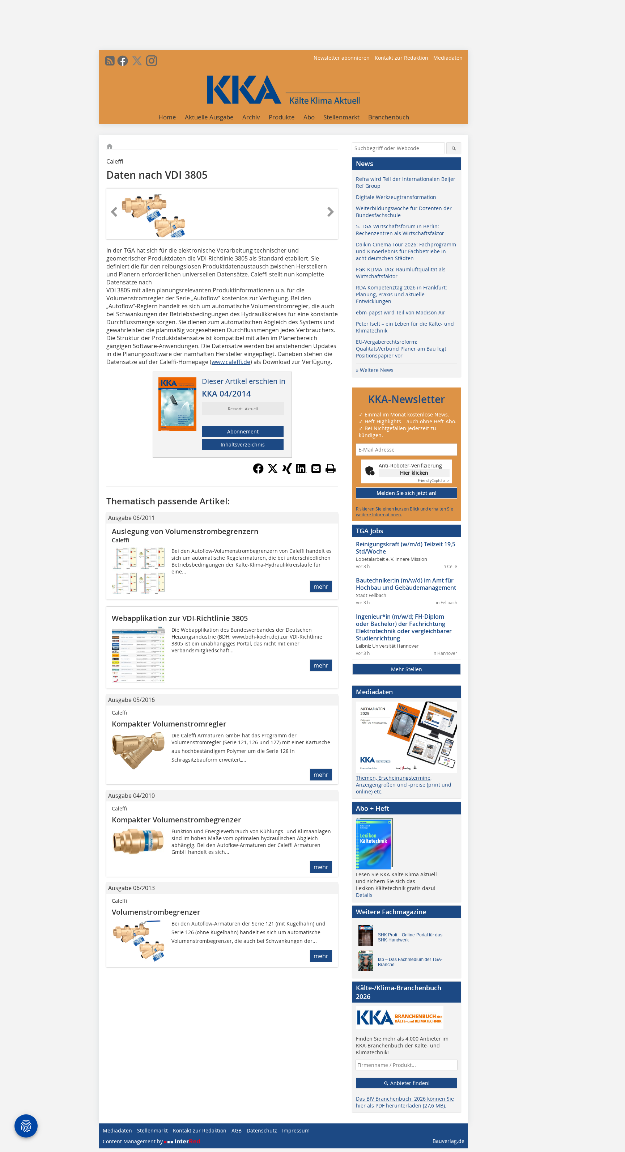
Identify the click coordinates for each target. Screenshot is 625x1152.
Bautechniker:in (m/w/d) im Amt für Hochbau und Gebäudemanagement (406, 584)
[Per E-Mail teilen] (316, 468)
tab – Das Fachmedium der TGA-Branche (410, 962)
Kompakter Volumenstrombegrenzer (176, 820)
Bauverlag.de (448, 1141)
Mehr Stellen (406, 669)
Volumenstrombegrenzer (156, 912)
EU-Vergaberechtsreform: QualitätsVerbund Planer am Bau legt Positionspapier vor (401, 348)
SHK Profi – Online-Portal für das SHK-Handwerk (410, 937)
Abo (309, 117)
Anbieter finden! (409, 1083)
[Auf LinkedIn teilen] (301, 472)
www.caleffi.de (231, 362)
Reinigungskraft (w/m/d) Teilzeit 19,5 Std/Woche (405, 547)
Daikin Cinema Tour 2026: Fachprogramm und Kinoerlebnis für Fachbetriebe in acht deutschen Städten (406, 251)
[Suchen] (454, 148)
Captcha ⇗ (434, 480)
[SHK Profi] (368, 937)
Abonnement (243, 431)
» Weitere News (375, 370)
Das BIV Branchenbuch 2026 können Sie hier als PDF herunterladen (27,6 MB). (405, 1102)
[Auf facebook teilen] (258, 472)
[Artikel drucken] (330, 468)
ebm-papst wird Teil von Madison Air (400, 312)
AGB (236, 1130)
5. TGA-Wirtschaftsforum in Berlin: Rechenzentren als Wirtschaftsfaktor (400, 230)
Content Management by (133, 1141)
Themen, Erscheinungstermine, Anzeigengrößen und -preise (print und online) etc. (403, 784)
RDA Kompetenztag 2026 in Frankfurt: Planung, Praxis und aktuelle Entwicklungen (401, 294)
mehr (321, 586)
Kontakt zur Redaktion (401, 57)
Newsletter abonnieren (342, 57)
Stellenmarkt (341, 117)
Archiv (251, 117)
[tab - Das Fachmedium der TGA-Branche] (368, 962)
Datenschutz (262, 1130)
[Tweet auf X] (272, 472)
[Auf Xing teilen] (287, 472)
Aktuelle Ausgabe (209, 117)
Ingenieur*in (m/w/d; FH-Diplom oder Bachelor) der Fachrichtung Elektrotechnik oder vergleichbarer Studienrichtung (404, 627)
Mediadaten (448, 57)
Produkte (282, 117)
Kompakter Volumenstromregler (169, 724)
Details (364, 894)
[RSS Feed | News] (110, 61)
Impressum (296, 1130)
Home (167, 117)
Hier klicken (414, 472)
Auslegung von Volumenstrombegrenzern (185, 531)
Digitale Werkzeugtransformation (396, 197)
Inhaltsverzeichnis (243, 444)
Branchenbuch (388, 117)
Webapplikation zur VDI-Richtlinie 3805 (180, 618)
